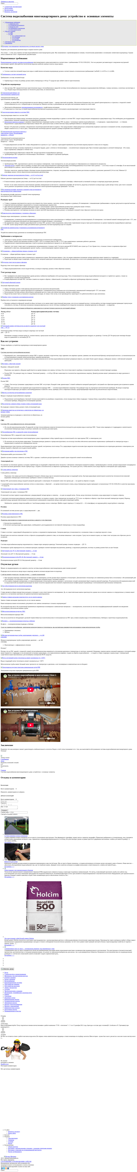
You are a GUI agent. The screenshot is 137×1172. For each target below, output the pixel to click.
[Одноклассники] (6, 1168)
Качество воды (13, 24)
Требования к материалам (16, 28)
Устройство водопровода (16, 25)
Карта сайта (12, 1133)
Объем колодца (13, 1146)
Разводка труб (13, 27)
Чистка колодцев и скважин (13, 991)
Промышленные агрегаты (12, 1011)
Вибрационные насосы (11, 999)
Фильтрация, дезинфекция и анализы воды (18, 992)
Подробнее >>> (9, 842)
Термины (11, 1140)
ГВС (10, 34)
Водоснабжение (9, 981)
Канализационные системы (13, 982)
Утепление (7, 996)
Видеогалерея (8, 10)
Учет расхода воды (14, 29)
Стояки (15, 38)
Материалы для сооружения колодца (16, 976)
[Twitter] (4, 1168)
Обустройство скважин (11, 984)
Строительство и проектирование (15, 974)
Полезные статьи (9, 998)
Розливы (16, 37)
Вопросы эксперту (14, 1131)
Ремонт (6, 994)
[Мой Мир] (8, 1168)
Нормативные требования (12, 22)
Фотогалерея (8, 8)
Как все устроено (10, 31)
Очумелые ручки (10, 41)
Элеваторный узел (18, 35)
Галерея (10, 1141)
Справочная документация (13, 6)
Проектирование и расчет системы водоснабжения (17, 62)
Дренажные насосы (10, 1003)
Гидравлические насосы (12, 1001)
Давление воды (9, 165)
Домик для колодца (10, 987)
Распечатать (4, 766)
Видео (10, 1143)
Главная (3, 770)
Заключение (8, 43)
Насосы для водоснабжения (13, 1004)
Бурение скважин (10, 977)
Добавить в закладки (7, 1)
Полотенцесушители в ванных (14, 122)
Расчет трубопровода (15, 1152)
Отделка (7, 989)
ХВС (10, 32)
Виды (6, 972)
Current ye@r (5, 812)
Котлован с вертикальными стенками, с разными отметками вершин (30, 1148)
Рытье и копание (9, 979)
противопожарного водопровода (32, 107)
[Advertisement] (15, 1099)
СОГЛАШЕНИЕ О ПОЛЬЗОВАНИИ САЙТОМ (16, 1161)
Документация (13, 1138)
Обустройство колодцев (12, 986)
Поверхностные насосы (12, 1008)
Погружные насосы (10, 1009)
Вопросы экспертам (10, 11)
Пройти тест (5, 1064)
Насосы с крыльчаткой (11, 1006)
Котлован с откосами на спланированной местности (24, 1150)
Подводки (16, 40)
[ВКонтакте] (2, 1168)
